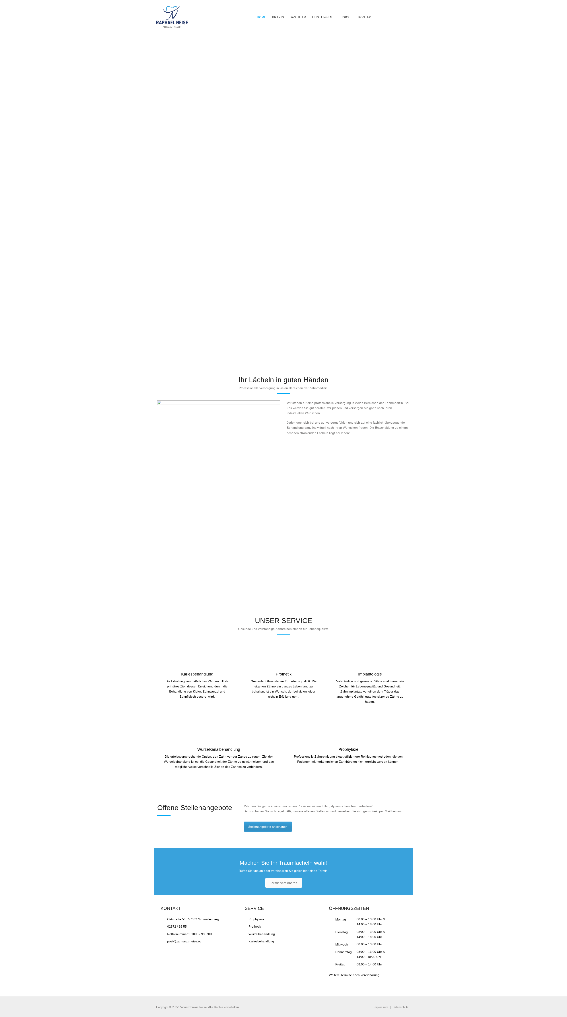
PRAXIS (278, 17)
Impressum (381, 1007)
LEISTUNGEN (322, 17)
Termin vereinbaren (283, 883)
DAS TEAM (298, 17)
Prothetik (255, 926)
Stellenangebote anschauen (267, 826)
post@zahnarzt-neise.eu (184, 941)
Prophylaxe (256, 919)
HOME (261, 17)
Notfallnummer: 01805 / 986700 (189, 934)
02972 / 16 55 (177, 926)
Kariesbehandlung (261, 941)
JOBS (345, 17)
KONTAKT (365, 17)
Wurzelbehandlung (262, 934)
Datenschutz (400, 1007)
